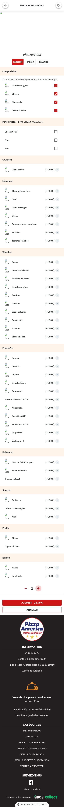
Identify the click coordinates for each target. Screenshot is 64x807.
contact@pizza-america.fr (32, 658)
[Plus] (57, 170)
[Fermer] (5, 5)
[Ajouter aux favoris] (59, 5)
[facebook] (31, 783)
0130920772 (32, 652)
